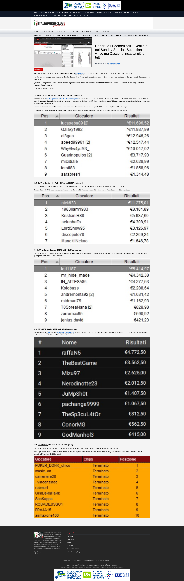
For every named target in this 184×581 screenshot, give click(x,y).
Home (36, 13)
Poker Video (73, 16)
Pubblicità (70, 545)
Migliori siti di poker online (72, 13)
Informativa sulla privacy (73, 552)
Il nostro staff (70, 539)
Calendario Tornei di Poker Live (136, 35)
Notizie (106, 31)
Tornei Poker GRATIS (121, 13)
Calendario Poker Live (42, 16)
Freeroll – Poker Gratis (111, 35)
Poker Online (90, 13)
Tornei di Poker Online (90, 35)
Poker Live (135, 13)
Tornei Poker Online (104, 13)
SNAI (48, 332)
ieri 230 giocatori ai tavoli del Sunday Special (62, 99)
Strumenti (84, 16)
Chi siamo (70, 536)
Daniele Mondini (114, 63)
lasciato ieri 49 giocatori (65, 332)
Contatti (69, 542)
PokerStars (79, 73)
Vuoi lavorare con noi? (73, 548)
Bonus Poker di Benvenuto (50, 13)
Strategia (56, 16)
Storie (64, 16)
